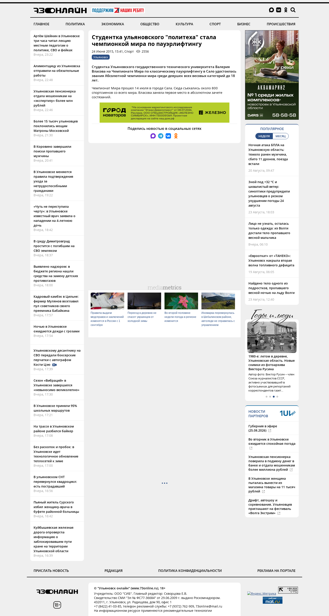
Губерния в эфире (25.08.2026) (262, 428)
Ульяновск (100, 57)
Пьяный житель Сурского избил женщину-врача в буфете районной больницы (56, 507)
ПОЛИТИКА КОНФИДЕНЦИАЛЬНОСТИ (190, 570)
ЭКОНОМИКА (112, 24)
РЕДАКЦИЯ (114, 570)
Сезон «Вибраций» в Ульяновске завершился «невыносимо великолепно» (56, 385)
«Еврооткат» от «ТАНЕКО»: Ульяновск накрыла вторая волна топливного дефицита (271, 260)
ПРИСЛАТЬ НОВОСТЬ (51, 570)
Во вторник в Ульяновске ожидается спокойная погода (271, 441)
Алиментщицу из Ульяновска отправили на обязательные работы (57, 70)
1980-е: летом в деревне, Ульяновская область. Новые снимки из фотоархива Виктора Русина (271, 362)
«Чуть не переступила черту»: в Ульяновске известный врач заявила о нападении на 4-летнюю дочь (54, 215)
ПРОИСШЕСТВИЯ (281, 24)
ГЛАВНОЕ (41, 24)
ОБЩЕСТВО (149, 24)
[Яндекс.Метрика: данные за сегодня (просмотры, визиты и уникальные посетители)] (261, 593)
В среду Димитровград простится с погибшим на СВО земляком (54, 246)
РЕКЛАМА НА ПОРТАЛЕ (276, 570)
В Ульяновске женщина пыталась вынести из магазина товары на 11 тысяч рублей (271, 484)
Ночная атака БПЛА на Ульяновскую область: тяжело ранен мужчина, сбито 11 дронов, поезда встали (268, 154)
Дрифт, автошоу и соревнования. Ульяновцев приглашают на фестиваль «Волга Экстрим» (270, 506)
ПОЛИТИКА (75, 24)
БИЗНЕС (243, 24)
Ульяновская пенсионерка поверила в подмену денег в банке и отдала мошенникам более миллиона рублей (271, 463)
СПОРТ (215, 24)
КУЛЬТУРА (184, 24)
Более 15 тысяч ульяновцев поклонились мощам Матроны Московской (56, 126)
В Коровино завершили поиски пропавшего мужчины (52, 151)
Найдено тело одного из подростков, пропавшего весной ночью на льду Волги (271, 288)
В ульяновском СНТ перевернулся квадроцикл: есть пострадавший (55, 481)
